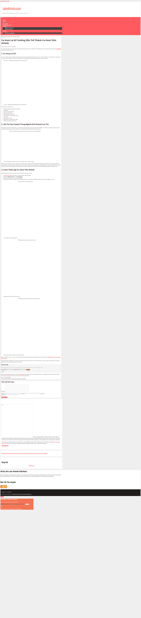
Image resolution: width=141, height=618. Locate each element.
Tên (2, 393)
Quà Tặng (5, 26)
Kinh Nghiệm (5, 23)
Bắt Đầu (4, 21)
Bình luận (3, 391)
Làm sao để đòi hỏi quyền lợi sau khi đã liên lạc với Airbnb (13, 378)
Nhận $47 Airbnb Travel (9, 27)
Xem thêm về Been (5, 445)
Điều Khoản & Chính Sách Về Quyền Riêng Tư (22, 494)
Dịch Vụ (4, 30)
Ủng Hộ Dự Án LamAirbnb (9, 33)
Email (21, 393)
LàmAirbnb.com (12, 8)
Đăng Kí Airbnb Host (7, 25)
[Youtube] (1, 479)
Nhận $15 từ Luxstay (8, 29)
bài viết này (8, 375)
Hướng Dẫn (5, 22)
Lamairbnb (58, 48)
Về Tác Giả (5, 31)
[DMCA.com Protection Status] (3, 487)
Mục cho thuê (8, 175)
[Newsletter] (2, 479)
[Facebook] (0, 479)
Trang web (42, 393)
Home (4, 19)
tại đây (21, 374)
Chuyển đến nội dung (4, 1)
